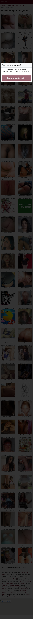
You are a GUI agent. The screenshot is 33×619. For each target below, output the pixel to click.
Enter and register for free (16, 78)
